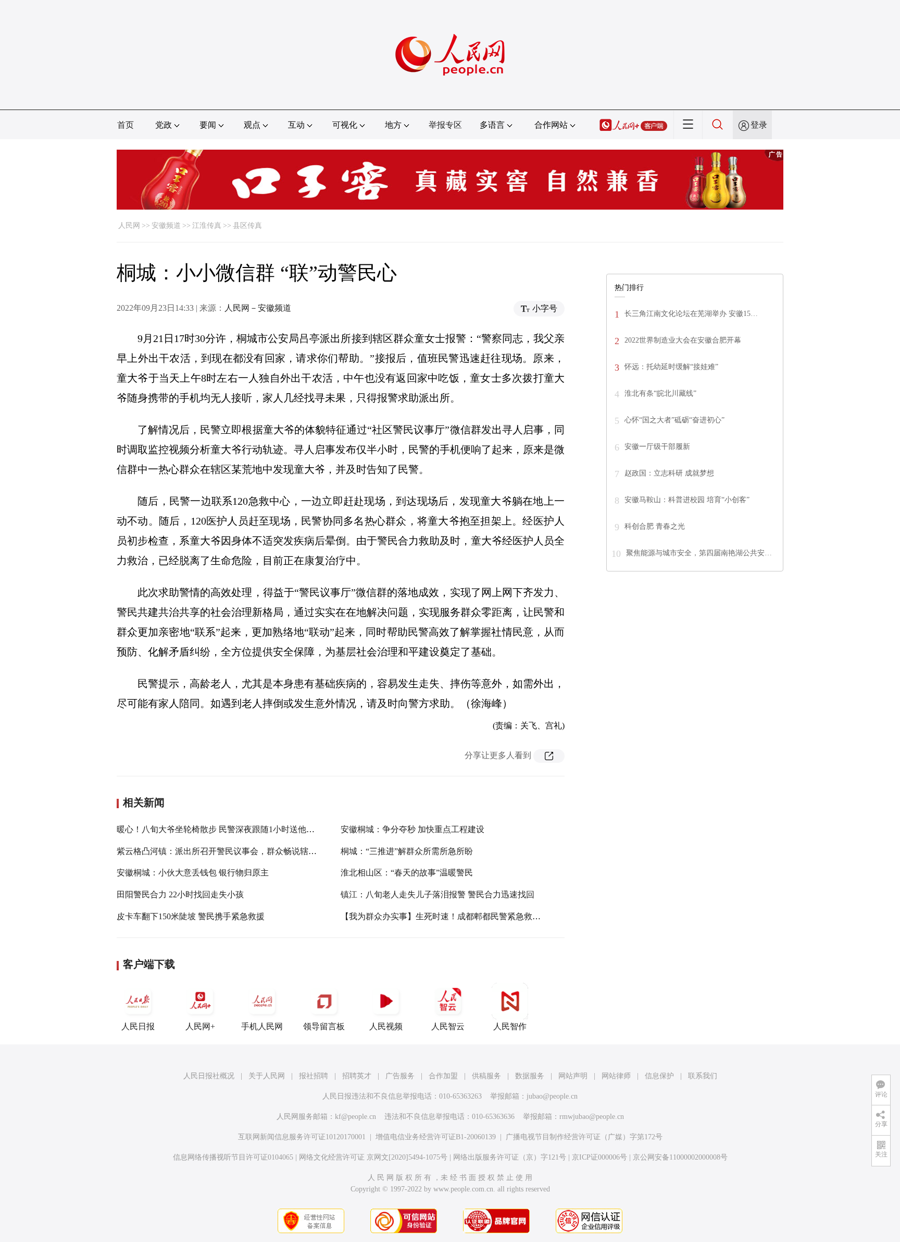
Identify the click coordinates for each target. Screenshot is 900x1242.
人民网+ (200, 1026)
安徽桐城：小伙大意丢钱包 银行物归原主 (193, 872)
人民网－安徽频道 (257, 307)
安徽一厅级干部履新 (657, 446)
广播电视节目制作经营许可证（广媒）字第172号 (584, 1137)
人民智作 (510, 1026)
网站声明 (573, 1076)
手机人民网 (262, 1026)
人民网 (129, 225)
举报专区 (445, 124)
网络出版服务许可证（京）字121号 (509, 1157)
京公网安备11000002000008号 (680, 1157)
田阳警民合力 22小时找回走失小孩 (180, 894)
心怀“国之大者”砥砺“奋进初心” (674, 420)
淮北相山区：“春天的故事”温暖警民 (407, 872)
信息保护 (659, 1076)
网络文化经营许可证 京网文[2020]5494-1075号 (373, 1157)
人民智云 (448, 1026)
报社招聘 (313, 1076)
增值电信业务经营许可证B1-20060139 (436, 1137)
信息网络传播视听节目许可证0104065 (233, 1157)
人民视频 (386, 1026)
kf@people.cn (355, 1117)
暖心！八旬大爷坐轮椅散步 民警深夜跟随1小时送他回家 (220, 829)
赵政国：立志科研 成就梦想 (669, 473)
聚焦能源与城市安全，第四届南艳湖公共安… (699, 553)
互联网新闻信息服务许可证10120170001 (302, 1137)
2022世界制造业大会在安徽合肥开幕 (682, 340)
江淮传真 (206, 225)
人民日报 (138, 1026)
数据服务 (529, 1076)
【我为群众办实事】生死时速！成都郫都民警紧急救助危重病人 (457, 916)
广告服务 (400, 1076)
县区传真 (247, 225)
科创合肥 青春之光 (654, 526)
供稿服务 (486, 1076)
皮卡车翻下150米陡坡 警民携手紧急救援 (191, 916)
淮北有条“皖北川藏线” (660, 393)
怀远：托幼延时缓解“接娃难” (671, 367)
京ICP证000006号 (599, 1157)
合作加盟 (443, 1076)
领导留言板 (324, 1026)
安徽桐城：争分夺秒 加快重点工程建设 (412, 829)
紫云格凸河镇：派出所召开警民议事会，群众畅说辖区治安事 (229, 851)
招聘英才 (356, 1076)
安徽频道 (166, 225)
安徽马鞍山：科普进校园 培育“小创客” (686, 500)
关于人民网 (266, 1076)
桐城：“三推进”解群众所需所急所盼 (407, 851)
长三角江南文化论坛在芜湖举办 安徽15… (691, 314)
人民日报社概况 (208, 1076)
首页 (125, 124)
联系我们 (702, 1076)
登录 (759, 124)
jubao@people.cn (552, 1096)
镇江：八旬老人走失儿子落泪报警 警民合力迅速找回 (437, 894)
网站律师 (616, 1076)
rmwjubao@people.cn (591, 1117)
